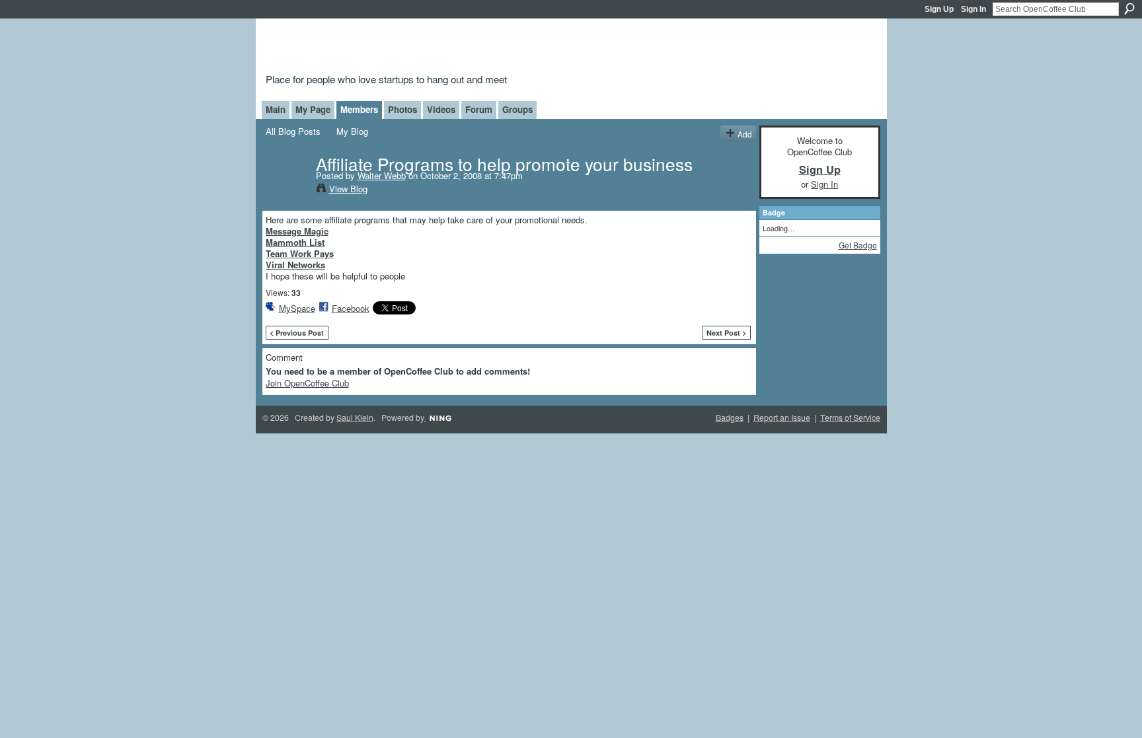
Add (745, 133)
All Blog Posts (293, 131)
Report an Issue (781, 418)
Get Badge (858, 244)
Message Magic (297, 231)
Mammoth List (295, 242)
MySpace (297, 308)
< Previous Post (297, 333)
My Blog (352, 131)
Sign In (973, 9)
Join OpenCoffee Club (307, 383)
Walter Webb (382, 175)
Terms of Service (850, 418)
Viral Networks (295, 264)
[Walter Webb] (287, 190)
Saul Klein (354, 418)
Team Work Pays (300, 253)
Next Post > (726, 333)
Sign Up (939, 9)
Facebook (350, 308)
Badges (729, 418)
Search (1129, 9)
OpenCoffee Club (479, 48)
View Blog (348, 188)
